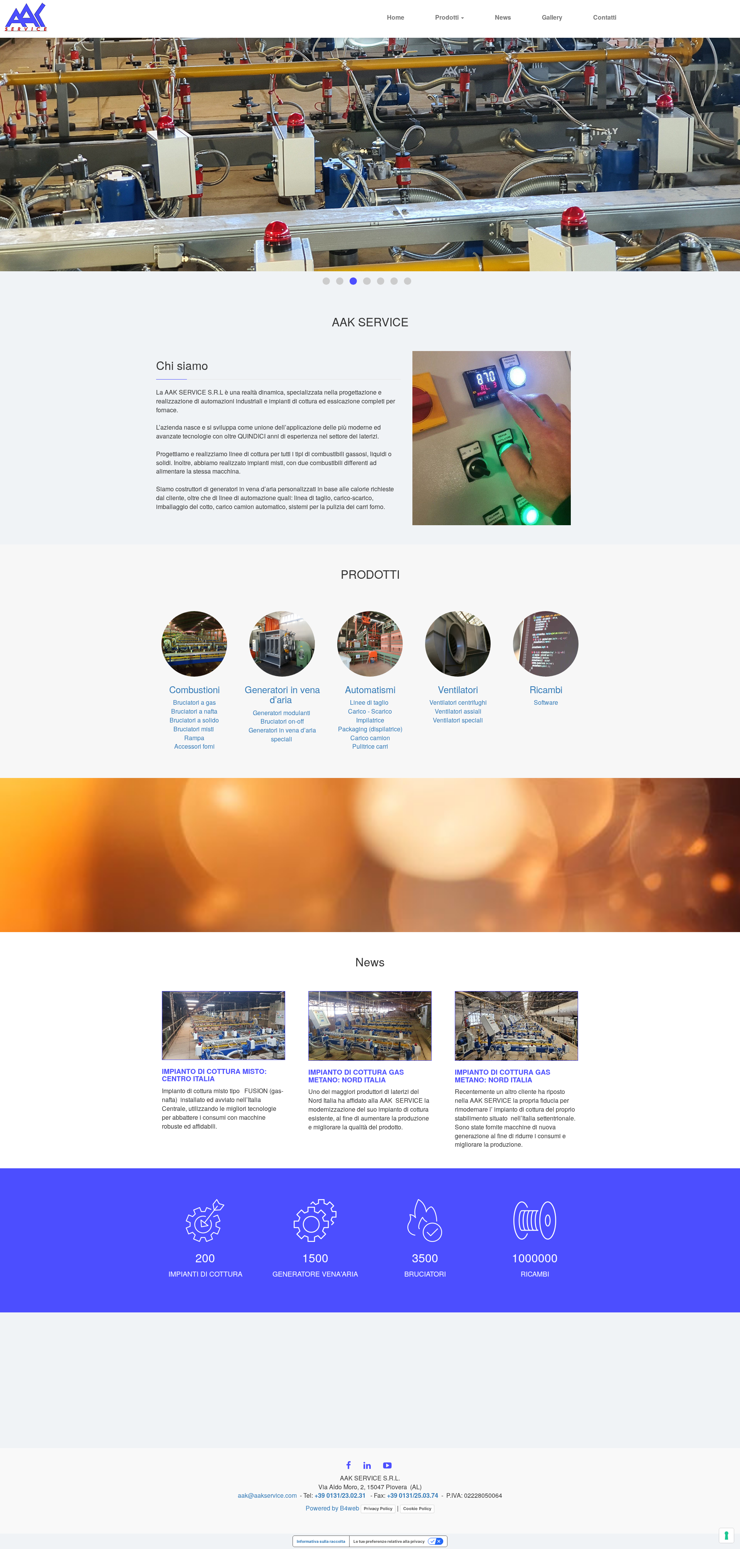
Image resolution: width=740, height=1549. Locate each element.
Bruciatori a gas (194, 702)
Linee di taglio (370, 702)
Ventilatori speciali (458, 720)
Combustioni (194, 689)
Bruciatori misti (194, 728)
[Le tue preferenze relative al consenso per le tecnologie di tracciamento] (726, 1535)
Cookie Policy (417, 1508)
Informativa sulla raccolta (321, 1541)
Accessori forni (194, 746)
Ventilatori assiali (458, 711)
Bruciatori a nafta (194, 711)
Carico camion (370, 737)
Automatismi (370, 689)
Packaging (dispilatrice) (370, 728)
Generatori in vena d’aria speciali (282, 734)
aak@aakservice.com (267, 1495)
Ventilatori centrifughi (458, 702)
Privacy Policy (378, 1508)
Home (395, 17)
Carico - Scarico (370, 711)
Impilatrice (370, 720)
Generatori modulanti (281, 712)
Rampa (194, 737)
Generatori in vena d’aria (282, 694)
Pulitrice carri (370, 746)
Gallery (552, 17)
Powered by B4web (332, 1508)
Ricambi (546, 689)
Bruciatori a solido (194, 720)
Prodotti (447, 17)
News (503, 17)
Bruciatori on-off (282, 721)
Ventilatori (458, 689)
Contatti (604, 17)
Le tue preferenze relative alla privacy (389, 1541)
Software (546, 702)
